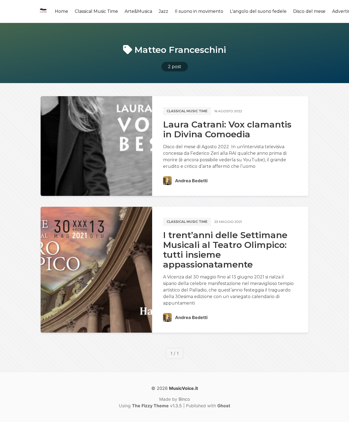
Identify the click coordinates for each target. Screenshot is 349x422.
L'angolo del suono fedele (258, 11)
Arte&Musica (138, 11)
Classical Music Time (96, 11)
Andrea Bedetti (191, 180)
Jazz (163, 11)
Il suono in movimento (199, 11)
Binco (184, 399)
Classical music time (187, 111)
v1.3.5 (157, 405)
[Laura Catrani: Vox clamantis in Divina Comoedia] (96, 146)
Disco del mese (309, 11)
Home (61, 11)
